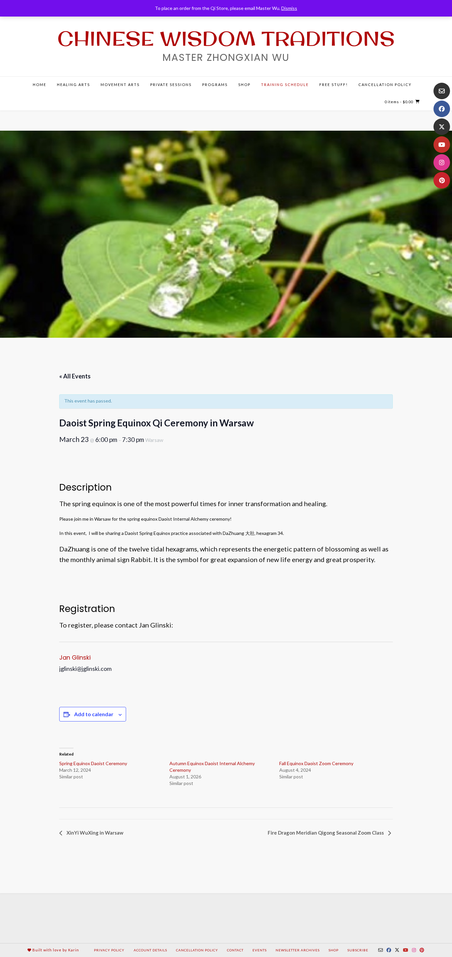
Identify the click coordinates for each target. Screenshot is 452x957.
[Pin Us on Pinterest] (441, 180)
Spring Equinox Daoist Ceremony (93, 763)
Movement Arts (120, 84)
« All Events (75, 376)
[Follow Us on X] (441, 126)
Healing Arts (73, 84)
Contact (235, 950)
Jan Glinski (75, 657)
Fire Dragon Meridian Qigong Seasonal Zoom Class (326, 833)
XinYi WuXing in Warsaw (94, 833)
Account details (150, 950)
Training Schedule (285, 84)
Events (259, 950)
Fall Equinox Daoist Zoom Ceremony (316, 763)
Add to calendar (93, 714)
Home (39, 84)
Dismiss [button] (289, 8)
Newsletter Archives (298, 950)
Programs (215, 84)
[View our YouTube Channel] (441, 144)
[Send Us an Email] (441, 91)
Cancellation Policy (385, 84)
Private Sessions (171, 84)
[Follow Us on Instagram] (441, 162)
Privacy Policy (109, 950)
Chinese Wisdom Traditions (226, 38)
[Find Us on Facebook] (441, 109)
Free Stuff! (333, 84)
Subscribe (357, 950)
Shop (244, 84)
